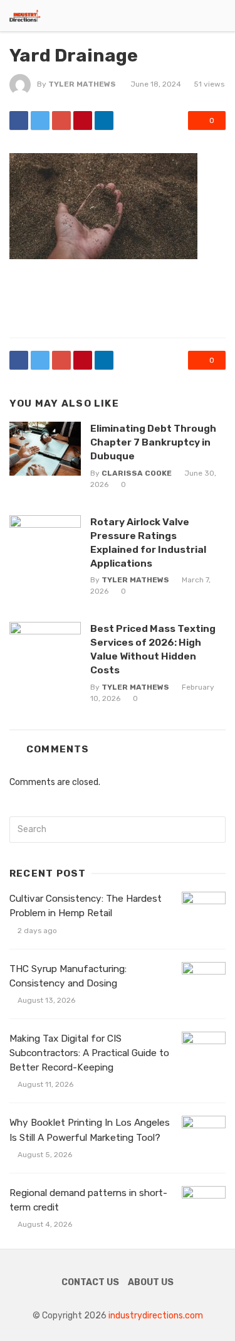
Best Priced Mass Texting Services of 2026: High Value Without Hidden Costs (153, 649)
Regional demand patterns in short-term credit (88, 1200)
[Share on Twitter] (40, 120)
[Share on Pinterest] (82, 120)
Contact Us (90, 1282)
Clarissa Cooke (137, 473)
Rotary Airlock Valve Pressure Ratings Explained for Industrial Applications (148, 542)
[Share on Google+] (61, 120)
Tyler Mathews (82, 84)
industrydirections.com (155, 1315)
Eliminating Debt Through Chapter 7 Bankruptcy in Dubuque (153, 442)
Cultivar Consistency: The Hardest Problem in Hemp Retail (85, 906)
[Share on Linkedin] (104, 120)
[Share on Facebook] (18, 120)
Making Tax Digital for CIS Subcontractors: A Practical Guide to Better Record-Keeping (89, 1053)
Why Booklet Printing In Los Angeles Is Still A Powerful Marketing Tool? (89, 1130)
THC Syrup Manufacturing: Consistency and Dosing (68, 976)
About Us (151, 1282)
